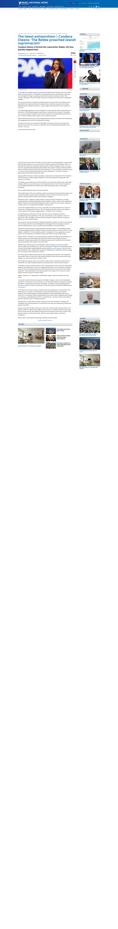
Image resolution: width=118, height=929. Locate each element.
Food (29, 8)
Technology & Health (53, 8)
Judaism (25, 8)
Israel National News (22, 33)
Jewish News (50, 6)
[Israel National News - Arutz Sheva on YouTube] (96, 7)
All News (24, 6)
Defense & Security (59, 6)
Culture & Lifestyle (36, 8)
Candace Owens (42, 55)
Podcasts (45, 8)
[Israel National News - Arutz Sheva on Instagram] (94, 7)
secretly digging (56, 248)
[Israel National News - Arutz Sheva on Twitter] (89, 7)
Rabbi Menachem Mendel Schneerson (28, 55)
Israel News (35, 6)
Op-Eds (20, 8)
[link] (31, 338)
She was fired (36, 164)
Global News (42, 6)
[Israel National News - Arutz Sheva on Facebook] (91, 7)
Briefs (29, 6)
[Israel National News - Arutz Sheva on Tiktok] (99, 7)
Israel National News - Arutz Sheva (29, 3)
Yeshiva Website (64, 8)
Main (20, 6)
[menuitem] (19, 7)
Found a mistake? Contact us (45, 320)
